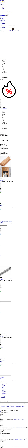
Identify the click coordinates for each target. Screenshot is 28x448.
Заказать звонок (6, 15)
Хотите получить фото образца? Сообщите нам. (6, 429)
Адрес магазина (2, 0)
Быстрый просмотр (2, 177)
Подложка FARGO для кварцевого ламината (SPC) (6, 221)
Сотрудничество (2, 4)
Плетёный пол (2, 19)
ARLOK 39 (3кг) (2, 377)
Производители (3, 396)
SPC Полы (3, 389)
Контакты (3, 9)
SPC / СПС (1, 17)
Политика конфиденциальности (4, 406)
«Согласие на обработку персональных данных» (19, 419)
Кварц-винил (1, 16)
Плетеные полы (3, 392)
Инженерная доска (2, 18)
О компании (1, 3)
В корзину (5, 108)
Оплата (2, 6)
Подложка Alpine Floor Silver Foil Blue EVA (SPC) (6, 278)
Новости (3, 386)
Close (1, 411)
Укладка (3, 8)
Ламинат (3, 390)
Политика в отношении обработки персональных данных (15, 406)
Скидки (2, 7)
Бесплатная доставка (4, 383)
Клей (2, 394)
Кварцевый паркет (2, 20)
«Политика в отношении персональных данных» (18, 427)
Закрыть (1, 205)
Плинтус (3, 395)
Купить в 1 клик (2, 108)
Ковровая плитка (4, 393)
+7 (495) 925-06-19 (2, 15)
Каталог (3, 388)
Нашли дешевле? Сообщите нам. (4, 412)
